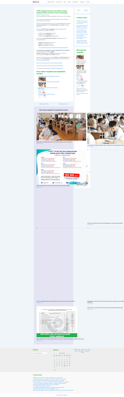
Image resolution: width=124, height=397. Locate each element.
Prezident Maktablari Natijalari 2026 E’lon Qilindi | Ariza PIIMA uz (46, 384)
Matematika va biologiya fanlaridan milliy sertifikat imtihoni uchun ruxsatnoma (54, 142)
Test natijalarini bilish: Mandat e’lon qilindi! (41, 386)
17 (54, 363)
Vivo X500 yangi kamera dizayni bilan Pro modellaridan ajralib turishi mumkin (48, 387)
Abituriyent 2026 (50, 1)
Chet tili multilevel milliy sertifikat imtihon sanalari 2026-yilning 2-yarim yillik (81, 31)
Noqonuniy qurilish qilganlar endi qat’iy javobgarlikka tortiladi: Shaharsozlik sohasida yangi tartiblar (53, 390)
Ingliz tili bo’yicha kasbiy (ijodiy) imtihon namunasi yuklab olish (49, 62)
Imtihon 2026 (59, 1)
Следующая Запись (64, 103)
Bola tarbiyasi (75, 1)
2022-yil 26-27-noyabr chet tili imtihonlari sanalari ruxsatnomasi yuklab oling (105, 307)
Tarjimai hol (82, 1)
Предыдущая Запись (43, 103)
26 (59, 365)
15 (67, 361)
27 (61, 365)
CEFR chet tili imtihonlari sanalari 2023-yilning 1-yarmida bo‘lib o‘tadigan (53, 185)
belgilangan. (39, 26)
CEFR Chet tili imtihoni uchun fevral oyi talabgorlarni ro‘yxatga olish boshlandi (105, 223)
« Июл (54, 370)
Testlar (64, 1)
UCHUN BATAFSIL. (59, 68)
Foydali (87, 1)
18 (56, 363)
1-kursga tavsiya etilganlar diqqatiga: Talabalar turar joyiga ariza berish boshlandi (82, 42)
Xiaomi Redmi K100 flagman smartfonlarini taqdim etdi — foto (45, 388)
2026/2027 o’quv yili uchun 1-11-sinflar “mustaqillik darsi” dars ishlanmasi (82, 22)
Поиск (86, 10)
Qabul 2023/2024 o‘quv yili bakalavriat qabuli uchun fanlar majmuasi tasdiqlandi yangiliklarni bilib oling (60, 339)
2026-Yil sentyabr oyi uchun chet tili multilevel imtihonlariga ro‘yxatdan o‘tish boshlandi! (51, 381)
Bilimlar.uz (36, 2)
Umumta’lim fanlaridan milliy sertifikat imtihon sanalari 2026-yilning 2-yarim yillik (82, 27)
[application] (89, 2)
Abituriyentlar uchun (40, 143)
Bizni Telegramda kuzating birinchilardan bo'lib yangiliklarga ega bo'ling (53, 47)
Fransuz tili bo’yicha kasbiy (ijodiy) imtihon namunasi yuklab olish (50, 65)
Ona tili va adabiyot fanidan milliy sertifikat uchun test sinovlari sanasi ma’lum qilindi (56, 301)
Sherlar (69, 1)
